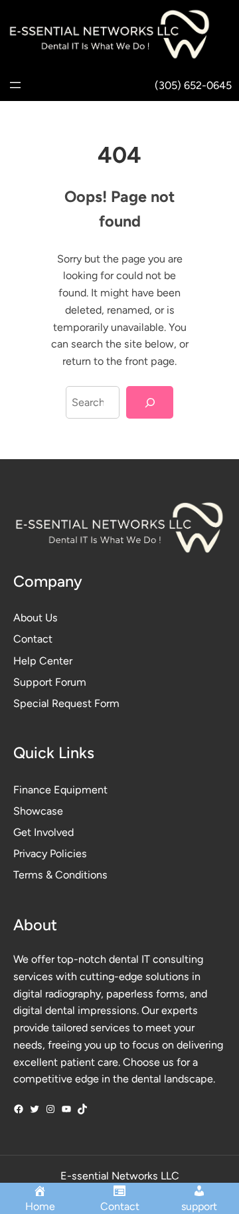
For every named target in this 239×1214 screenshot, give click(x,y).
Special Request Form (66, 703)
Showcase (38, 811)
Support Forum (49, 682)
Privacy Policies (50, 853)
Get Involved (43, 832)
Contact (32, 639)
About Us (35, 617)
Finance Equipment (60, 789)
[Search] (149, 402)
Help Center (42, 661)
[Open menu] (15, 85)
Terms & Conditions (60, 874)
